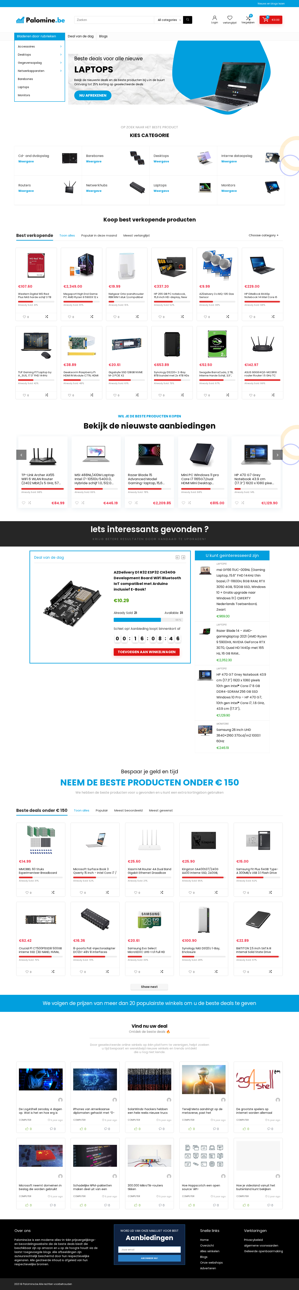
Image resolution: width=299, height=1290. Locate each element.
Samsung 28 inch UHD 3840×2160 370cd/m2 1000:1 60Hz (238, 735)
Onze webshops (211, 1263)
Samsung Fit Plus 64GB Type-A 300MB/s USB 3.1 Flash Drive (257, 871)
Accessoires (26, 46)
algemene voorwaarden (261, 1246)
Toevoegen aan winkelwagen (146, 651)
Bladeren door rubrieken (36, 36)
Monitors (24, 95)
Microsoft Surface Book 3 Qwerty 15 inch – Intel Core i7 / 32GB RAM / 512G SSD (95, 872)
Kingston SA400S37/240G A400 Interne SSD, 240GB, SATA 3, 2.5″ (200, 872)
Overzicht (207, 1246)
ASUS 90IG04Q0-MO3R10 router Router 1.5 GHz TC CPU (260, 375)
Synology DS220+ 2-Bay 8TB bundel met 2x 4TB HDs (171, 373)
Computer (25, 1119)
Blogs (103, 36)
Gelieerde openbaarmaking (263, 1251)
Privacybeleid (253, 1240)
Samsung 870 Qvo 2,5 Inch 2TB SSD (253, 476)
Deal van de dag (81, 36)
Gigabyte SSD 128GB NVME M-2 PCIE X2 (126, 373)
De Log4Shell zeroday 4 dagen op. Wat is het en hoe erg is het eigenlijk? (40, 1112)
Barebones (25, 79)
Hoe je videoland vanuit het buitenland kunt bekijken (255, 1187)
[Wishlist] (229, 18)
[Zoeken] (187, 20)
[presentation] (21, 455)
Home (204, 1240)
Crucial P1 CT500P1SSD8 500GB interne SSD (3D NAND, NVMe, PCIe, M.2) (40, 952)
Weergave (26, 161)
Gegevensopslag (30, 63)
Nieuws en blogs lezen (271, 3)
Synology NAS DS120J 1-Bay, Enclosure (201, 950)
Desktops (24, 55)
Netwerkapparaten (31, 71)
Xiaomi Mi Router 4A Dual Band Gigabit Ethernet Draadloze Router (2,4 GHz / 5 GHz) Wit (149, 872)
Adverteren (208, 1268)
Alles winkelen (209, 1251)
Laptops (23, 87)
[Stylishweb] (60, 1100)
